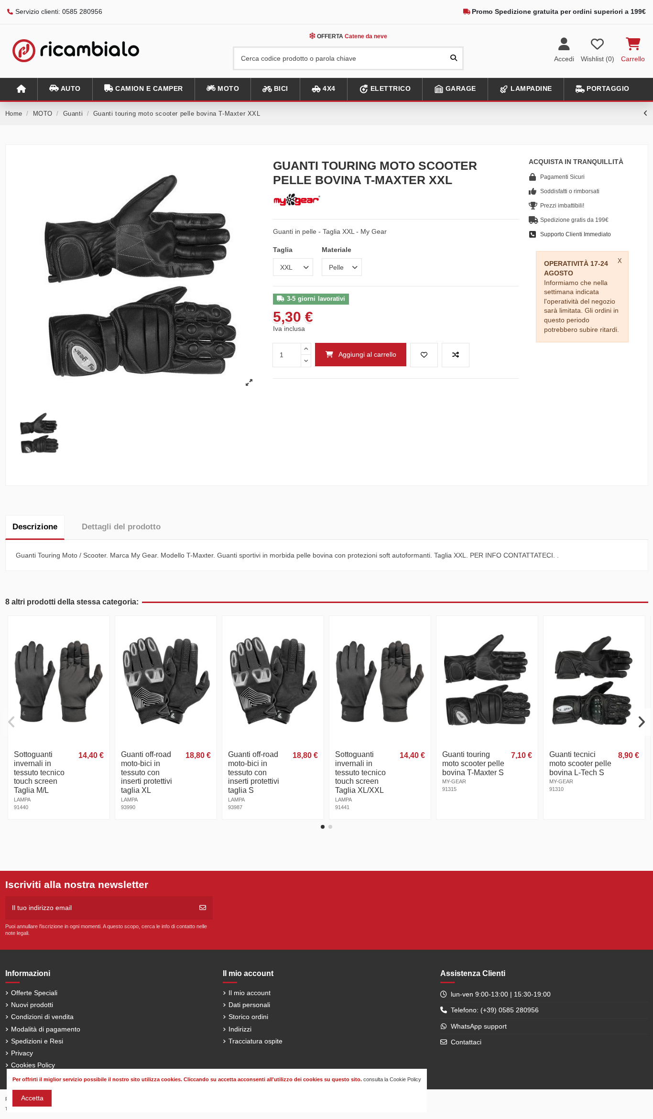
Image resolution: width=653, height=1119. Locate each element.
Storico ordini (248, 1016)
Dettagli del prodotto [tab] (121, 526)
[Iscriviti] (203, 908)
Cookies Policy (33, 1065)
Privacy (22, 1053)
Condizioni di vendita (42, 1016)
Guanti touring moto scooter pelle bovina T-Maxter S (473, 763)
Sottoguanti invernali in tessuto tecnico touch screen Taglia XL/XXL (360, 772)
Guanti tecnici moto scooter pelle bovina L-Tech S (580, 763)
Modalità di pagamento (45, 1029)
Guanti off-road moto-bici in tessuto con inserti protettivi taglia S (253, 772)
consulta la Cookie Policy (392, 1079)
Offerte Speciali (34, 993)
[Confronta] (101, 648)
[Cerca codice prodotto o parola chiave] (454, 58)
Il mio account (250, 993)
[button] (64, 89)
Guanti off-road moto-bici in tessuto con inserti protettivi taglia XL (146, 772)
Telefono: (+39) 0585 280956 (495, 1010)
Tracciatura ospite (256, 1041)
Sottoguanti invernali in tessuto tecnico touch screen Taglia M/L (39, 772)
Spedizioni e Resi (37, 1041)
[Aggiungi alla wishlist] (424, 355)
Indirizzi (240, 1029)
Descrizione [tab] (34, 526)
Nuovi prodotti (32, 1005)
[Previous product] (645, 113)
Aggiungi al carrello (367, 354)
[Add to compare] (455, 355)
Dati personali (249, 1005)
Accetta (32, 1098)
